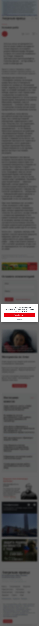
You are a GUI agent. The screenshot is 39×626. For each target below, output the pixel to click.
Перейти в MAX (19, 315)
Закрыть (19, 319)
